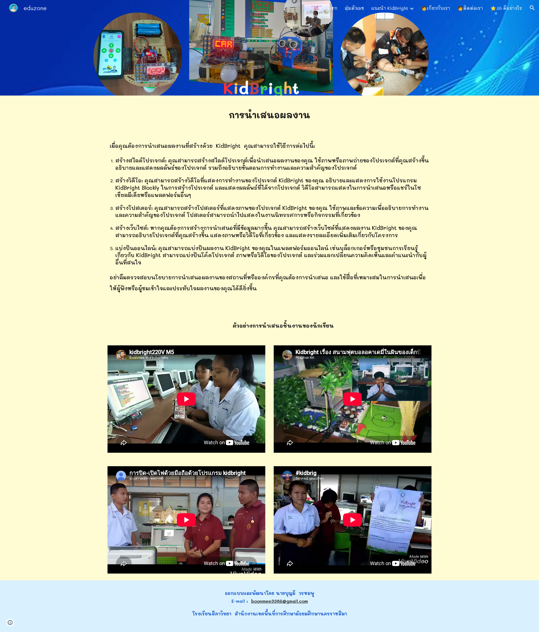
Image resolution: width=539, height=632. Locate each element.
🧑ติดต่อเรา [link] (470, 8)
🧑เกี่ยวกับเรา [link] (435, 8)
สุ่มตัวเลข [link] (354, 8)
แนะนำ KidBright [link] (389, 8)
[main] (269, 113)
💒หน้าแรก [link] (325, 8)
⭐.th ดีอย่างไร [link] (506, 8)
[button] (532, 8)
